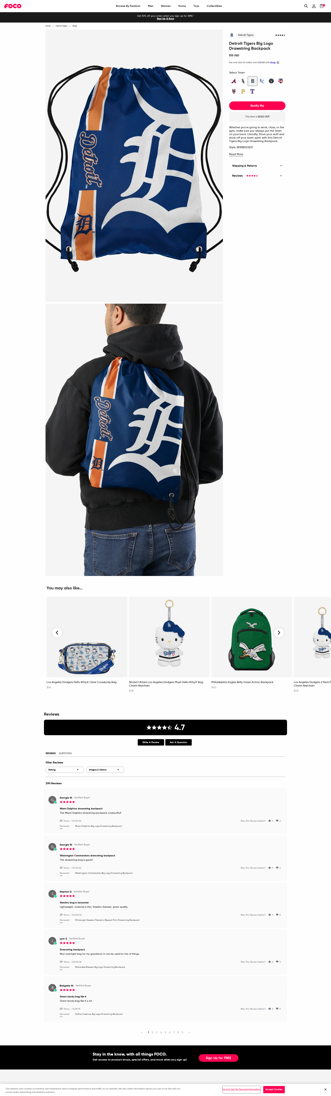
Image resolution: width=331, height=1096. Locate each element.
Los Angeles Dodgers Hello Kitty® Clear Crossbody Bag (82, 682)
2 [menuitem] (152, 1032)
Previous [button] (57, 632)
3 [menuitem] (157, 1032)
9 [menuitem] (182, 1032)
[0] (320, 6)
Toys (196, 6)
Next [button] (279, 632)
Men (150, 6)
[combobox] (65, 770)
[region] (165, 1090)
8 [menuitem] (178, 1032)
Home (182, 6)
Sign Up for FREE (218, 1058)
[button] (66, 820)
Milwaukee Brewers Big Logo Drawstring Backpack (100, 967)
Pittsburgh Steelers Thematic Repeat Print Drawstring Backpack (107, 920)
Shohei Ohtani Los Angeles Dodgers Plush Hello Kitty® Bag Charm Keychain (166, 684)
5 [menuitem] (165, 1032)
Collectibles (214, 6)
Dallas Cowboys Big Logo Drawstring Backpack (99, 1014)
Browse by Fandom (128, 6)
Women (166, 6)
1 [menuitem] (148, 1032)
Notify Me (257, 106)
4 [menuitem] (161, 1032)
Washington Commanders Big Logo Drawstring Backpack (104, 873)
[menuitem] (128, 6)
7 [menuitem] (174, 1032)
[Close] (325, 1089)
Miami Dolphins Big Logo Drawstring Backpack (98, 826)
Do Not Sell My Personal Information (241, 1089)
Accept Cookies (273, 1089)
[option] (165, 17)
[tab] (151, 742)
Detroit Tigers (245, 35)
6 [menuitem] (169, 1032)
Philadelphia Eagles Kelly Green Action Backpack (242, 682)
